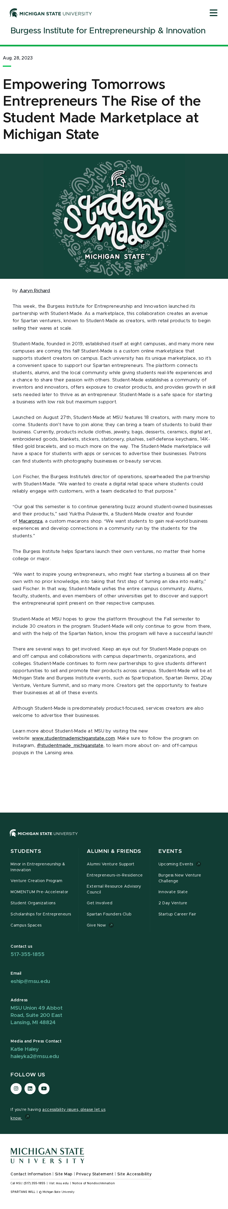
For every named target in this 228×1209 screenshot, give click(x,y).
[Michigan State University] (51, 13)
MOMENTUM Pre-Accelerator (39, 892)
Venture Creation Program (37, 881)
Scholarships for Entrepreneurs (41, 914)
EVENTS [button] (170, 851)
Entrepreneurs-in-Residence (115, 875)
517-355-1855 (27, 954)
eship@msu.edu (30, 981)
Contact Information (31, 1174)
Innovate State (173, 892)
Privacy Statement (94, 1174)
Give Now (96, 925)
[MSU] (44, 838)
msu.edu (62, 1183)
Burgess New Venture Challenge (179, 878)
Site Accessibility (134, 1174)
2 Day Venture (172, 903)
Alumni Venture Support (111, 864)
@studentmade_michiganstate (70, 745)
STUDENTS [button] (26, 851)
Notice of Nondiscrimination (93, 1183)
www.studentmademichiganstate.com (73, 738)
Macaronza (30, 521)
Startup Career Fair (177, 914)
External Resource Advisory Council (114, 889)
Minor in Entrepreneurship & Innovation (38, 867)
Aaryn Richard (34, 291)
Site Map (64, 1174)
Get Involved (99, 903)
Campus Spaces (26, 925)
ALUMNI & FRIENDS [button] (114, 851)
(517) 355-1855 (35, 1183)
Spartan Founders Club (109, 914)
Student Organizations (33, 903)
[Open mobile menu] (213, 13)
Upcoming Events (175, 864)
